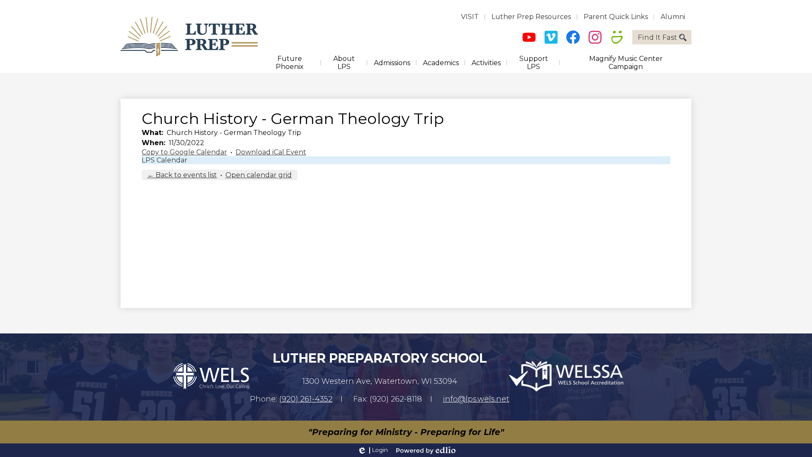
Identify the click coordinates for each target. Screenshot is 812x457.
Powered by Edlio (425, 450)
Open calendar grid (258, 175)
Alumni (673, 17)
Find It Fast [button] (657, 37)
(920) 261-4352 (305, 399)
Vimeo (551, 37)
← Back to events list (182, 175)
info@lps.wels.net (476, 399)
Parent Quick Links (616, 17)
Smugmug (617, 37)
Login (372, 450)
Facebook (573, 37)
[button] (289, 62)
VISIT (470, 17)
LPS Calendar (164, 160)
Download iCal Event (271, 152)
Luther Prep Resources (531, 17)
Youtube (529, 37)
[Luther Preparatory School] (189, 37)
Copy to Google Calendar (184, 152)
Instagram (595, 37)
